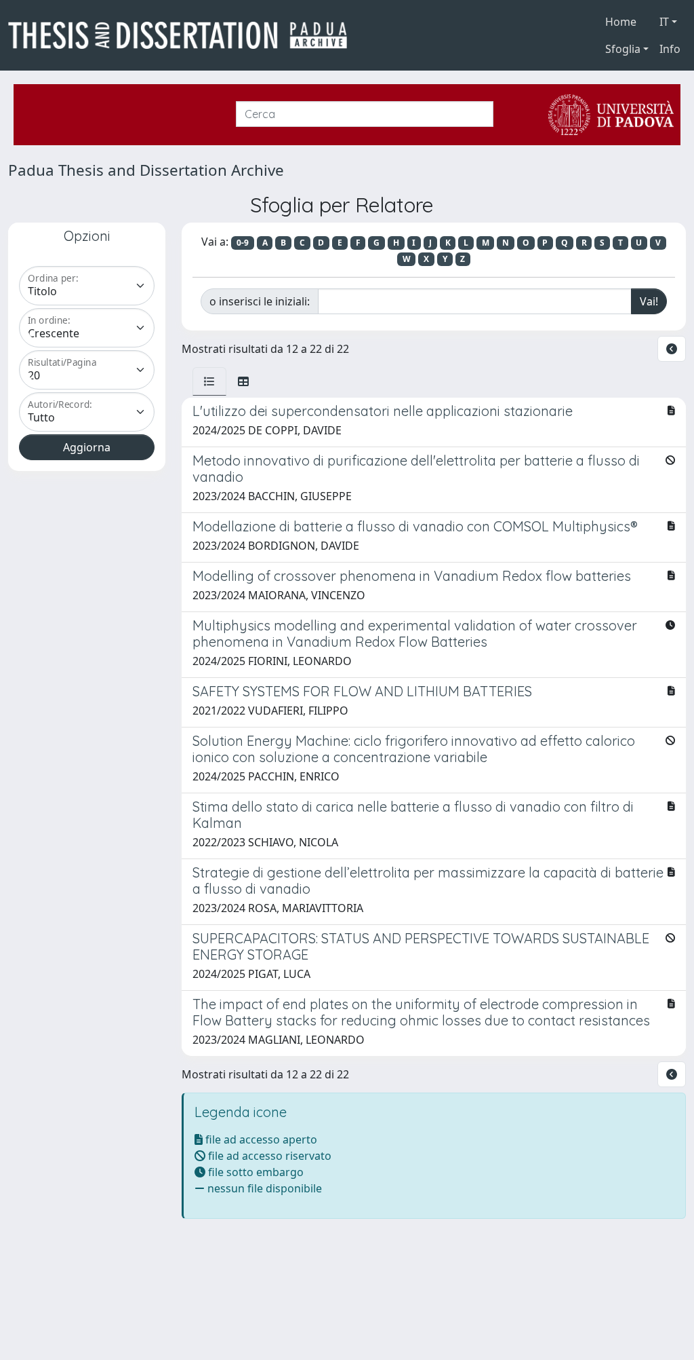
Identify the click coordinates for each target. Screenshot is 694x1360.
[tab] (209, 381)
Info (669, 48)
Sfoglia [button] (622, 48)
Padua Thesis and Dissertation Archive (146, 170)
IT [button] (664, 21)
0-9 (243, 242)
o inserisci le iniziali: (259, 301)
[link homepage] (183, 35)
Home (620, 21)
